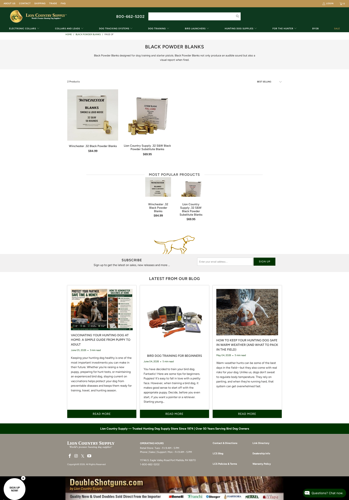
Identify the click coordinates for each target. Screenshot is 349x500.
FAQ (63, 3)
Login (330, 3)
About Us (9, 3)
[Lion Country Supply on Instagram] (76, 456)
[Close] (23, 478)
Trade (53, 3)
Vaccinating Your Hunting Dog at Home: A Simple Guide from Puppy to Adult (100, 339)
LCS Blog (218, 453)
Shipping (40, 3)
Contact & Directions (225, 443)
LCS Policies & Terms (225, 463)
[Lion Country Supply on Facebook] (70, 456)
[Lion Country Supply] (46, 16)
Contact (25, 3)
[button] (24, 28)
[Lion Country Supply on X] (83, 456)
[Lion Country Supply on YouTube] (89, 456)
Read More (102, 414)
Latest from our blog (174, 278)
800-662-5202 (130, 16)
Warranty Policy (261, 463)
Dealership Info (261, 453)
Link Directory (260, 443)
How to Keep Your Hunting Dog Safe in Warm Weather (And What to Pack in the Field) (247, 344)
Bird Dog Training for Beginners (174, 356)
